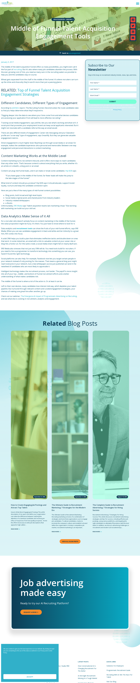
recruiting (18, 69)
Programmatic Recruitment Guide (118, 670)
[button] (137, 3)
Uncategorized (74, 53)
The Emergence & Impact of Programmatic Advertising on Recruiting (49, 296)
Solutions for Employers (115, 666)
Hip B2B (68, 171)
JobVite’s (15, 108)
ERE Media (18, 206)
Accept (30, 677)
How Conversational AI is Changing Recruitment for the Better (87, 668)
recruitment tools (24, 228)
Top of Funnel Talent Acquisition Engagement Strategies (35, 92)
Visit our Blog (111, 681)
